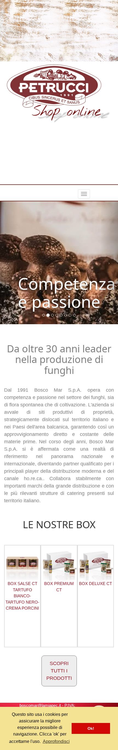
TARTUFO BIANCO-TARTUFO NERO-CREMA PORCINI (22, 595)
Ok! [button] (91, 728)
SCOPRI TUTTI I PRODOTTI (59, 671)
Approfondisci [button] (56, 741)
